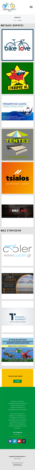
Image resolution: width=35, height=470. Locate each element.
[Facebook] (10, 441)
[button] (17, 381)
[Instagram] (24, 441)
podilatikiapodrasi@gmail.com (17, 436)
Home (14, 20)
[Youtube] (19, 441)
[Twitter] (15, 441)
